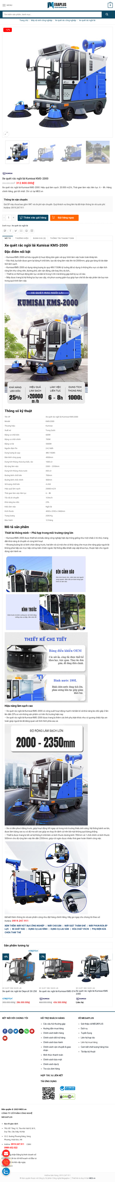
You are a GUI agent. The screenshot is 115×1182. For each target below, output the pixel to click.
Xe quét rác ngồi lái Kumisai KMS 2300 (92, 992)
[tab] (7, 238)
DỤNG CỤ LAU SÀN (60, 929)
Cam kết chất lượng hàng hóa (94, 1047)
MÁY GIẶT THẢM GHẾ (75, 926)
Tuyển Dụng (86, 1033)
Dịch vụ (84, 1028)
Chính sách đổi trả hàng (54, 1037)
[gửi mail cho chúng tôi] (6, 1153)
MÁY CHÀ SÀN (55, 926)
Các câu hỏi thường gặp (54, 1024)
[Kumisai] (7, 173)
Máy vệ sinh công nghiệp (41, 20)
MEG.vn (92, 1178)
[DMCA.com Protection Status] (67, 1096)
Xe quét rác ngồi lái (87, 20)
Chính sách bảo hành (53, 1042)
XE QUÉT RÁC (19, 929)
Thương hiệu (21, 238)
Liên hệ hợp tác (88, 1037)
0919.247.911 (20, 920)
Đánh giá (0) (39, 238)
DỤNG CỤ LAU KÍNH (38, 929)
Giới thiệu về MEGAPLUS (92, 1024)
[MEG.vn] (57, 5)
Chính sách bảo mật (52, 1059)
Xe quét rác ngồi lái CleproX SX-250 (19, 991)
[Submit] (107, 14)
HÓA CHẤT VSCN (80, 929)
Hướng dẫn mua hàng (53, 1028)
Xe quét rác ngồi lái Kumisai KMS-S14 (57, 991)
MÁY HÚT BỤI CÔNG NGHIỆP (30, 926)
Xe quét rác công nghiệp (65, 20)
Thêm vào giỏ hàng (35, 217)
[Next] (111, 977)
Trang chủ (24, 20)
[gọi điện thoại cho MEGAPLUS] (6, 1162)
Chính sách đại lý (51, 1064)
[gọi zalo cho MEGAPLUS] (6, 1171)
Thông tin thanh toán (62, 238)
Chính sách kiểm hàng (53, 1033)
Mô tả (8, 238)
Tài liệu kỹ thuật (88, 1051)
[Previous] (4, 977)
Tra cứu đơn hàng (51, 1069)
